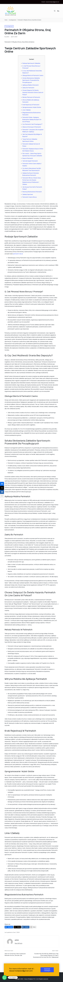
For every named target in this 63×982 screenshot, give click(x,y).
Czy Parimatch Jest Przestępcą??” (32, 124)
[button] (18, 943)
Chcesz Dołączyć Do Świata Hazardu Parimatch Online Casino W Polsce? (32, 92)
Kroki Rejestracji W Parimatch (30, 104)
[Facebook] (2, 484)
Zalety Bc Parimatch (28, 87)
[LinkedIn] (2, 492)
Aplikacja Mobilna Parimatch (30, 85)
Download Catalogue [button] (47, 969)
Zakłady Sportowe (27, 194)
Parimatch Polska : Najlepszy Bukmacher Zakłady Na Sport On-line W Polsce (32, 119)
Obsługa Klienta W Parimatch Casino (32, 75)
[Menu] (58, 10)
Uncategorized (9, 26)
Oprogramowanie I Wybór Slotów (31, 107)
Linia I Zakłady (26, 110)
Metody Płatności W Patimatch (31, 97)
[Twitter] (2, 488)
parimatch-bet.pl (18, 254)
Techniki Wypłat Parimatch (30, 161)
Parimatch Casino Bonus (29, 197)
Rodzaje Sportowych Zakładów (31, 63)
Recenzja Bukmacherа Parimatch (32, 191)
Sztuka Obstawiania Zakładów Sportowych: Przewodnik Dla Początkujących (31, 80)
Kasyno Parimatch (27, 158)
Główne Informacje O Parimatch (31, 127)
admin (17, 940)
